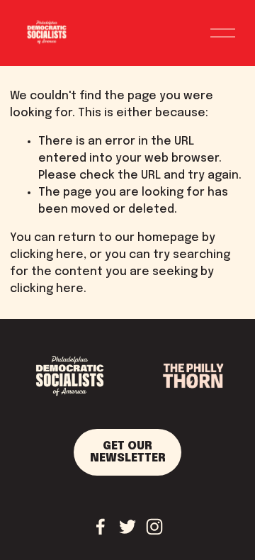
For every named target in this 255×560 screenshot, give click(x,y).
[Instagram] (154, 526)
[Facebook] (100, 526)
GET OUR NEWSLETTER (128, 452)
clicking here (47, 255)
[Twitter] (127, 526)
